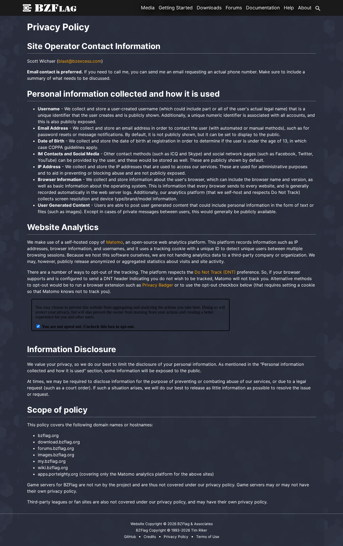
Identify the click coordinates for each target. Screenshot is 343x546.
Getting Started (176, 7)
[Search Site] (317, 7)
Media (148, 7)
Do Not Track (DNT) (215, 272)
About (304, 7)
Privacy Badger (157, 285)
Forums (234, 7)
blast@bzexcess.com (79, 61)
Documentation (263, 7)
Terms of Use (207, 536)
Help (289, 7)
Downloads (209, 7)
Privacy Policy (176, 536)
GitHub (130, 536)
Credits (150, 536)
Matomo (114, 242)
